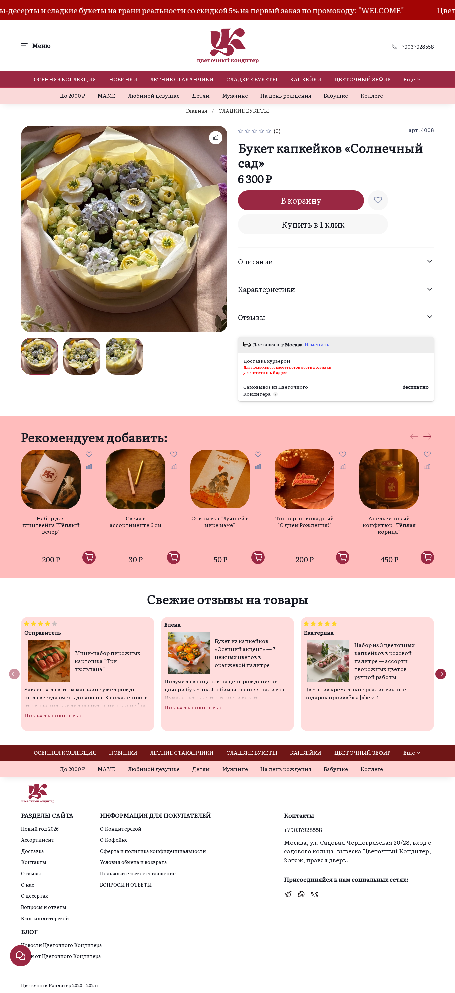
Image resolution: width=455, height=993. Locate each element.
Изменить (317, 344)
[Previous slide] (32, 229)
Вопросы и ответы (43, 906)
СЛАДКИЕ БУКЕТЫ (252, 79)
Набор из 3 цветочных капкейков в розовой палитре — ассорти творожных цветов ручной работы (384, 661)
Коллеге (372, 95)
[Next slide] (217, 229)
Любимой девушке (154, 95)
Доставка (32, 850)
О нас (27, 884)
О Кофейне (114, 839)
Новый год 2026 (40, 828)
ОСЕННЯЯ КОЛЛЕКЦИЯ (65, 79)
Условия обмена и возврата (133, 861)
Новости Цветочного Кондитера (61, 944)
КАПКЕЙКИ (305, 79)
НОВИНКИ (123, 79)
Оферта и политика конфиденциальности (153, 850)
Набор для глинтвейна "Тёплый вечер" (51, 524)
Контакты (33, 861)
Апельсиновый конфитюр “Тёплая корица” (389, 524)
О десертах (34, 895)
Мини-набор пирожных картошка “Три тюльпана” (107, 661)
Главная (196, 110)
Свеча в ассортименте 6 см (135, 521)
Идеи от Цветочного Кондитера (61, 955)
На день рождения (285, 95)
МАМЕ (106, 95)
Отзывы (31, 873)
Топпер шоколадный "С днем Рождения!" (304, 521)
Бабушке (336, 95)
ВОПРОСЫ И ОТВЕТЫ (126, 884)
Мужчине (235, 95)
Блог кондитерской (45, 918)
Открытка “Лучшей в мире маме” (220, 521)
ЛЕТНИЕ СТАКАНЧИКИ (182, 79)
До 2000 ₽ (72, 95)
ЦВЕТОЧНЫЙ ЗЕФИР (362, 79)
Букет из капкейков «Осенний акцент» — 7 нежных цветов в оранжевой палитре (245, 653)
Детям (201, 95)
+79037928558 (415, 46)
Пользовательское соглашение (138, 873)
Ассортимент (37, 839)
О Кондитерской (120, 828)
